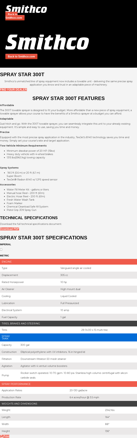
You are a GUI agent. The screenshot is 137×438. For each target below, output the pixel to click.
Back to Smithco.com (13, 16)
